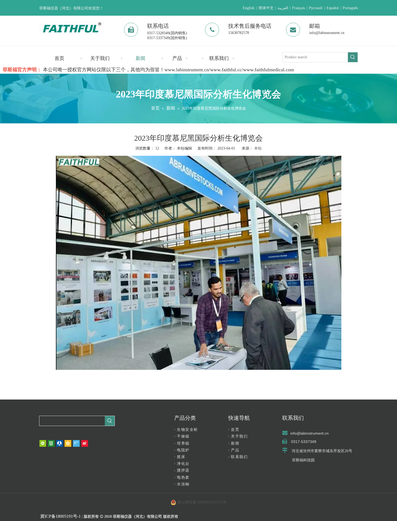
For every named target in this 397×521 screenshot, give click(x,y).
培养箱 (183, 443)
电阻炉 (183, 450)
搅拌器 (183, 470)
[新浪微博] (84, 443)
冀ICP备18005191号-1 (60, 516)
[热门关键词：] (353, 57)
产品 (235, 450)
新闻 (235, 443)
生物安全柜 (187, 430)
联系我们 (239, 457)
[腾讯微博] (76, 443)
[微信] (42, 443)
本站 (258, 148)
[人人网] (59, 443)
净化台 (183, 464)
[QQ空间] (68, 443)
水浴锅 (183, 484)
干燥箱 (183, 436)
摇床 (181, 457)
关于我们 (239, 436)
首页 (235, 430)
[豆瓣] (51, 443)
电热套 (183, 477)
